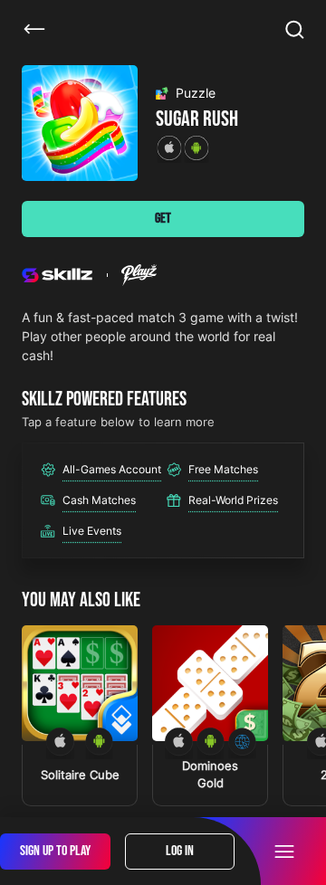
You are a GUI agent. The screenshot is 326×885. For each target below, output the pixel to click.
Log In (180, 851)
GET (163, 218)
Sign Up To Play (55, 851)
